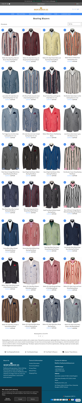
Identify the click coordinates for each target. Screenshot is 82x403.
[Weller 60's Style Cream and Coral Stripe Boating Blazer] (72, 271)
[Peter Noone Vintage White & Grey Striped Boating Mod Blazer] (10, 156)
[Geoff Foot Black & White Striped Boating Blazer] (51, 194)
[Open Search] (73, 9)
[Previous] (23, 3)
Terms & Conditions (34, 365)
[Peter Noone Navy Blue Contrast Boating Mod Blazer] (10, 194)
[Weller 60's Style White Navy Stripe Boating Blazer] (51, 309)
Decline (33, 399)
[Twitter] (7, 3)
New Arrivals (47, 14)
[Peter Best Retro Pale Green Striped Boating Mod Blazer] (51, 232)
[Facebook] (2, 3)
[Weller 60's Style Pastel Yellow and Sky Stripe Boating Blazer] (51, 42)
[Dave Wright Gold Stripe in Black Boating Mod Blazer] (31, 156)
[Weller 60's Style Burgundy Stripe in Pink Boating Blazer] (51, 271)
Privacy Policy (32, 368)
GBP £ (77, 3)
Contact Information (34, 363)
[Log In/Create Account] (75, 9)
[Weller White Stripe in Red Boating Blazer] (51, 118)
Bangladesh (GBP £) (70, 396)
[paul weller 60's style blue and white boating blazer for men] (10, 80)
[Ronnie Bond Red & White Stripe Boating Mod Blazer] (31, 233)
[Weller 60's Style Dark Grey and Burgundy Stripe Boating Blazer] (31, 42)
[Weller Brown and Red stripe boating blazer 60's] (72, 42)
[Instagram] (4, 3)
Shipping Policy (33, 373)
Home (12, 14)
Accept (20, 399)
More (56, 14)
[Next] (58, 3)
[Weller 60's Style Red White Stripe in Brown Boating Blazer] (31, 309)
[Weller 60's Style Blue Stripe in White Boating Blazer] (31, 271)
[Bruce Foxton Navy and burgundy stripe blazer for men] (51, 80)
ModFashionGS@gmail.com (67, 363)
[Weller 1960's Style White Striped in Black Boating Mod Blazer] (10, 270)
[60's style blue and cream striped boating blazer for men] (31, 118)
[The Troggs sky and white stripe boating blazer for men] (10, 118)
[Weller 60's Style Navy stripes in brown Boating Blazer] (10, 309)
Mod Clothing (21, 14)
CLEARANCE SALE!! (66, 14)
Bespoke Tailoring (34, 14)
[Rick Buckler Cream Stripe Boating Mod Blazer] (72, 156)
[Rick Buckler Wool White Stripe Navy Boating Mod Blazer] (72, 232)
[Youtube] (9, 3)
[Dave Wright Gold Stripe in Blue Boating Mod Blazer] (51, 156)
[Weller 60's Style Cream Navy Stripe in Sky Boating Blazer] (72, 309)
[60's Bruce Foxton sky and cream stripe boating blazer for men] (31, 80)
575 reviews (52, 1)
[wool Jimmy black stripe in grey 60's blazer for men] (72, 118)
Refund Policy (32, 370)
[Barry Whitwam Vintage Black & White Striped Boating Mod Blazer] (72, 194)
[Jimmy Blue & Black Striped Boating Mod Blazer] (10, 233)
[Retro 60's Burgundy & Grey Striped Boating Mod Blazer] (31, 194)
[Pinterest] (5, 3)
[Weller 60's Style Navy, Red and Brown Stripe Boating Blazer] (10, 42)
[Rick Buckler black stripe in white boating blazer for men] (72, 80)
